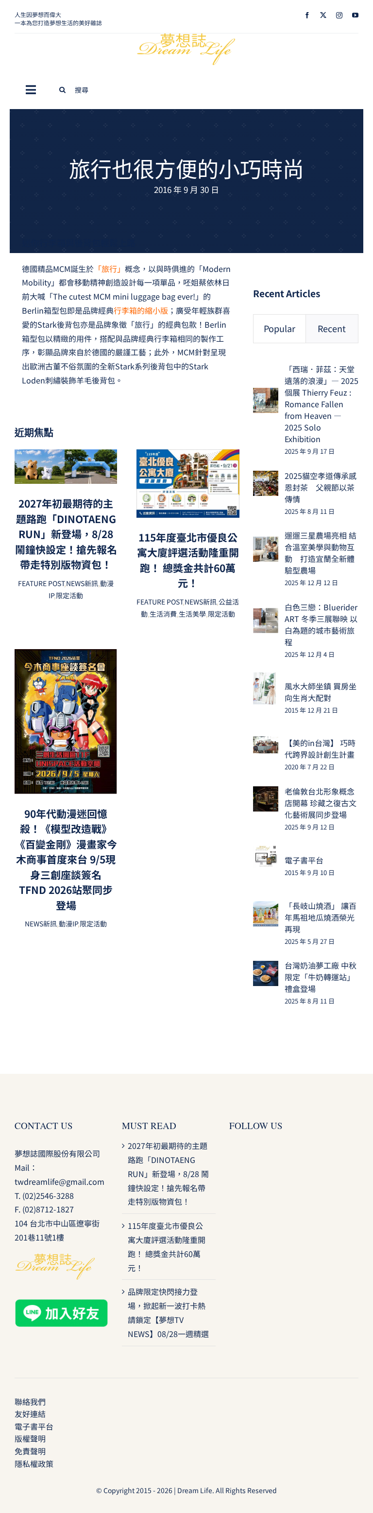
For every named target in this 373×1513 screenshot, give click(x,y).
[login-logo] (186, 37)
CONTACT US (44, 1125)
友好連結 (30, 1413)
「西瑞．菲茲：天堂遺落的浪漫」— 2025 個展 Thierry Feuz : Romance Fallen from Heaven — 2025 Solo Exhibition (321, 404)
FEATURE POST (41, 583)
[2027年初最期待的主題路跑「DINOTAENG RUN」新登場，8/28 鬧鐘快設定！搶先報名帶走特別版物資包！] (66, 456)
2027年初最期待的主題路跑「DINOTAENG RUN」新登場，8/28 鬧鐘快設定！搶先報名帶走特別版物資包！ (66, 534)
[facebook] (307, 15)
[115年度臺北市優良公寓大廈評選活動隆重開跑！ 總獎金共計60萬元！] (187, 456)
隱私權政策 (34, 1463)
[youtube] (355, 15)
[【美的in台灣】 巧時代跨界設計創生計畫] (265, 743)
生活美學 (192, 614)
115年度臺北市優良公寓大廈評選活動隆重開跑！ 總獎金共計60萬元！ (188, 560)
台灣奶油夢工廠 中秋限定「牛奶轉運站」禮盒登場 (320, 976)
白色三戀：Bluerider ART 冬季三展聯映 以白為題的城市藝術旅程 (321, 624)
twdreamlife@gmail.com (59, 1181)
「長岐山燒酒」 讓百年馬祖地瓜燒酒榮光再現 (320, 917)
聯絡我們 (30, 1401)
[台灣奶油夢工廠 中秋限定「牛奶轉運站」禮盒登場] (265, 967)
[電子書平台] (265, 852)
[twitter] (323, 15)
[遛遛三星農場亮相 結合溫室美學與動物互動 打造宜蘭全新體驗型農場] (265, 543)
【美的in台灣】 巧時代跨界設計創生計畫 (320, 748)
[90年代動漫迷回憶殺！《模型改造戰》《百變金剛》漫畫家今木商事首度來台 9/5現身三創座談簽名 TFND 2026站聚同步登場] (66, 656)
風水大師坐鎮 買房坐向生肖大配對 (320, 691)
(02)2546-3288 (48, 1195)
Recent (332, 328)
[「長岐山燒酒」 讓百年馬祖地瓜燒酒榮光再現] (265, 908)
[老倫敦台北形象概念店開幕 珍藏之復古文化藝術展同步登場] (265, 793)
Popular (279, 328)
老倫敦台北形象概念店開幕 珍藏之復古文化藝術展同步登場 (320, 802)
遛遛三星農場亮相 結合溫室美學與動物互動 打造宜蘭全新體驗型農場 (320, 552)
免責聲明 (30, 1451)
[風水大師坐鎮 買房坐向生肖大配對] (264, 679)
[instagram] (339, 15)
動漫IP (68, 923)
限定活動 (69, 595)
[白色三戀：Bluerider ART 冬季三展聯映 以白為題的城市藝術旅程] (265, 615)
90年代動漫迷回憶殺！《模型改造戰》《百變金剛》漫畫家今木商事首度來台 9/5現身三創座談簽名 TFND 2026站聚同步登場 (66, 859)
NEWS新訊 (82, 583)
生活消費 (163, 614)
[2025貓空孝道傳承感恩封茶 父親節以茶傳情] (265, 477)
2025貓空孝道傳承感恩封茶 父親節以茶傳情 (320, 487)
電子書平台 (304, 860)
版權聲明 (30, 1438)
